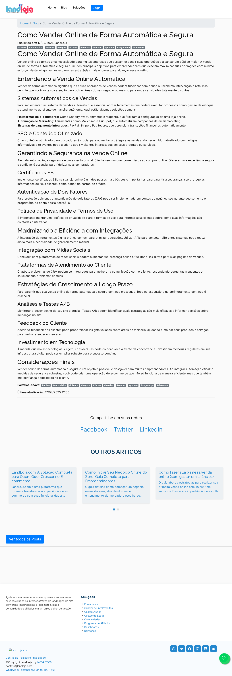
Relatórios (90, 630)
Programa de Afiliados (97, 623)
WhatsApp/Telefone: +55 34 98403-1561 (30, 669)
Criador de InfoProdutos (98, 607)
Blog (64, 7)
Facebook (93, 429)
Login (97, 8)
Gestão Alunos (92, 611)
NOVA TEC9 (44, 662)
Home (52, 7)
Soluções (78, 7)
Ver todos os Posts (25, 539)
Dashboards (91, 627)
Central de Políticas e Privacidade (26, 657)
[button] (114, 509)
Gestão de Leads (94, 615)
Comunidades (92, 619)
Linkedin (151, 429)
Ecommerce (91, 604)
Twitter (123, 429)
